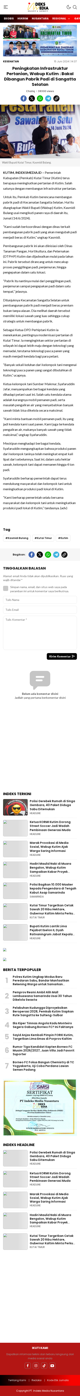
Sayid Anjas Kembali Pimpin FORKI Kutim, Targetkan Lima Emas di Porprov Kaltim (43, 1037)
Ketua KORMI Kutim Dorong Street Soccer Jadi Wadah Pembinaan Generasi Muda (50, 826)
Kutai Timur (44, 538)
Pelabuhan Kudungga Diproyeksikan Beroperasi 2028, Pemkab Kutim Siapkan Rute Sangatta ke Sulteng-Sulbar (43, 1011)
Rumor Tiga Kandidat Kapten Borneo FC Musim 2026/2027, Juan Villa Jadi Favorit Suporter (43, 1050)
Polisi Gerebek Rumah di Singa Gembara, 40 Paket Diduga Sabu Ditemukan (52, 805)
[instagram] (36, 1366)
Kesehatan (11, 61)
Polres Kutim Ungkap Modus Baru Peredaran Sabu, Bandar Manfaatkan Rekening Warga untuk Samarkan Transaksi (41, 982)
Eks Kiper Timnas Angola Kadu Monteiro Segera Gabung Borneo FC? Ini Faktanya (43, 1025)
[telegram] (48, 98)
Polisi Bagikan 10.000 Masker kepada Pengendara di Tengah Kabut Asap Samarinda (53, 888)
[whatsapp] (40, 98)
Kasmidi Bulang (18, 538)
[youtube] (52, 1366)
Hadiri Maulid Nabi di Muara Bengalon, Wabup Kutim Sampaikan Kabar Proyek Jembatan (50, 870)
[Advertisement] (40, 748)
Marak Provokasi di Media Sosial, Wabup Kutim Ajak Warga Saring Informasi (49, 847)
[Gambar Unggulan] (40, 131)
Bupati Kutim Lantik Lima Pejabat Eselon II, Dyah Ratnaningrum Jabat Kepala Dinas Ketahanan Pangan (51, 932)
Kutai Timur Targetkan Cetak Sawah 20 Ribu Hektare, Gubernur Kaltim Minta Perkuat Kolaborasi (53, 911)
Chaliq (30, 91)
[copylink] (56, 98)
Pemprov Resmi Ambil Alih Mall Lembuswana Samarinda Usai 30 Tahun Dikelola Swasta (42, 996)
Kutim (64, 538)
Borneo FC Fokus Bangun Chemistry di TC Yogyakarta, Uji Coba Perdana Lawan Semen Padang (43, 1066)
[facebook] (24, 98)
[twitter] (32, 98)
